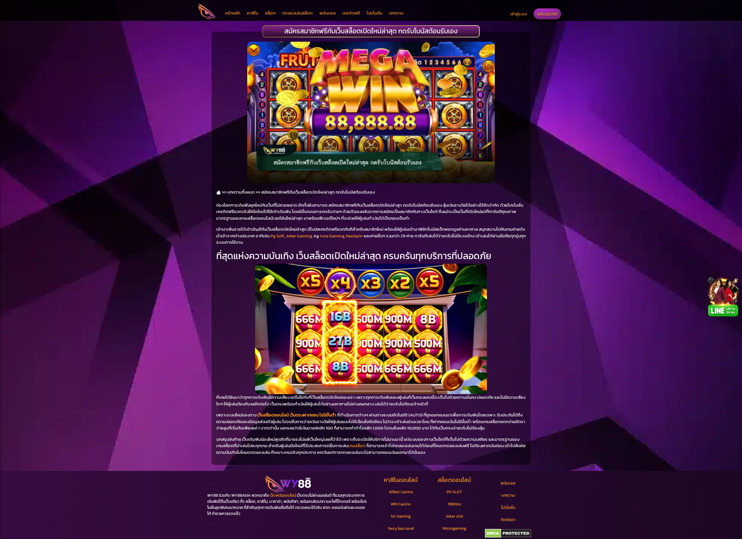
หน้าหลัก (232, 13)
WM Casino (401, 504)
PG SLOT (454, 492)
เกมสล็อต (356, 445)
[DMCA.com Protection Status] (508, 533)
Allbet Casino (401, 492)
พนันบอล (327, 13)
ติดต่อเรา (508, 520)
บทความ (396, 13)
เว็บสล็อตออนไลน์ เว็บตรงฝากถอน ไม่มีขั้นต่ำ (296, 414)
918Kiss (454, 504)
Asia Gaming (332, 235)
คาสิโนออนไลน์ (401, 480)
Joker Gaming (299, 235)
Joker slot (454, 516)
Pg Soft (277, 235)
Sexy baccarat (401, 528)
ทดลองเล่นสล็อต (297, 13)
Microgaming (454, 528)
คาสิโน (252, 13)
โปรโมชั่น (374, 13)
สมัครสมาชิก (547, 14)
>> (223, 192)
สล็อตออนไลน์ (454, 480)
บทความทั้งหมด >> (243, 192)
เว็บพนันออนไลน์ (283, 495)
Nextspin (354, 235)
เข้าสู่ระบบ (518, 14)
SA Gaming (401, 516)
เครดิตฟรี (351, 13)
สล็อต (270, 13)
